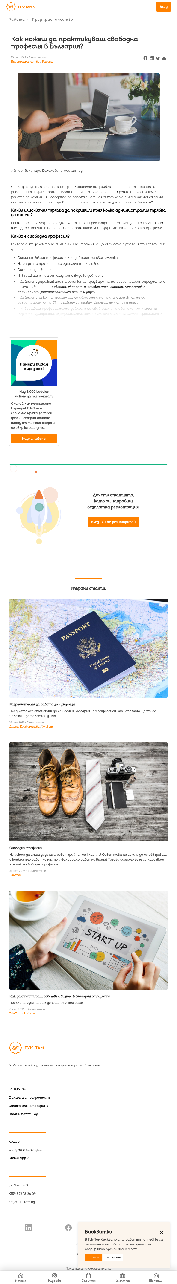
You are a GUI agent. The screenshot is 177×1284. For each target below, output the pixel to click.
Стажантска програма (28, 1106)
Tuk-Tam (15, 1013)
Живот (47, 726)
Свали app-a (19, 1158)
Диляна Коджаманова (24, 726)
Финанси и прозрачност (29, 1098)
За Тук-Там (17, 1089)
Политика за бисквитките (89, 1268)
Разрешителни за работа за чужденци (42, 704)
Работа (17, 19)
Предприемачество (52, 19)
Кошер (14, 1141)
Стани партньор (23, 1114)
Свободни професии (25, 848)
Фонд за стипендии (25, 1150)
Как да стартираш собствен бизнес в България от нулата (59, 996)
